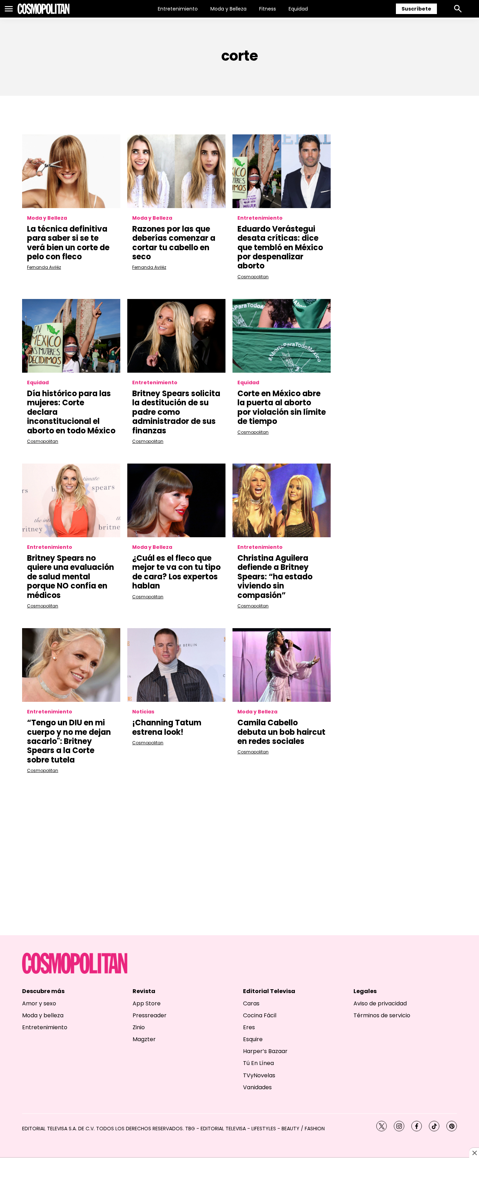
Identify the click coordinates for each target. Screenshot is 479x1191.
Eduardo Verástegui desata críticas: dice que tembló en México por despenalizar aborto (280, 248)
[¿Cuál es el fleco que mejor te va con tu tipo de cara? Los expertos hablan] (176, 500)
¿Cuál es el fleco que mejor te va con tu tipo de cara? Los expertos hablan (176, 572)
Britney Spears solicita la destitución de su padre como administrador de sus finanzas (176, 412)
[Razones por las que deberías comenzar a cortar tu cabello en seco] (176, 171)
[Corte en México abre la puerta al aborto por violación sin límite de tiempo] (281, 336)
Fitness (267, 8)
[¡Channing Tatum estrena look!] (176, 665)
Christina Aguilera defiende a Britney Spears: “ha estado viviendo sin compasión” (274, 577)
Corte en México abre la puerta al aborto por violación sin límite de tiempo (281, 407)
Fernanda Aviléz (44, 267)
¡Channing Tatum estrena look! (166, 727)
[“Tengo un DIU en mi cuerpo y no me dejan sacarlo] (71, 665)
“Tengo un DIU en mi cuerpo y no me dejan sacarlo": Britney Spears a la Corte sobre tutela (69, 741)
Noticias (143, 712)
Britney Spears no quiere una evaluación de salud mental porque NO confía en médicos (70, 577)
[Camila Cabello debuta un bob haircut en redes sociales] (281, 665)
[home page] (43, 9)
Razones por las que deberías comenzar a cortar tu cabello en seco (173, 243)
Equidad (298, 8)
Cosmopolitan (253, 277)
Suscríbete (416, 8)
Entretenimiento (178, 8)
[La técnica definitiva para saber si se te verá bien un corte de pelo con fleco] (71, 171)
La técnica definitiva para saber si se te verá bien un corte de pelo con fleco (68, 243)
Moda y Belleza (228, 8)
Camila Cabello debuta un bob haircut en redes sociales (281, 732)
